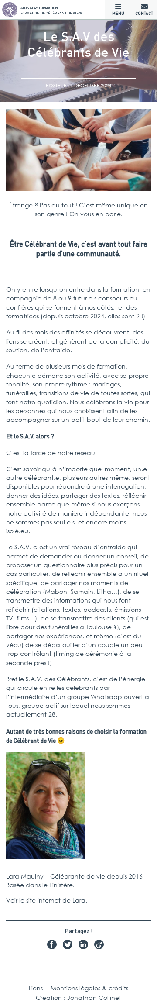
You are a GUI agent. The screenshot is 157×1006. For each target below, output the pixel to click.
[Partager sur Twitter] (70, 945)
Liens (36, 988)
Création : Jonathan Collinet (78, 997)
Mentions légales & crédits (89, 988)
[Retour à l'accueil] (9, 9)
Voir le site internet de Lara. (46, 900)
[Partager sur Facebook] (54, 945)
